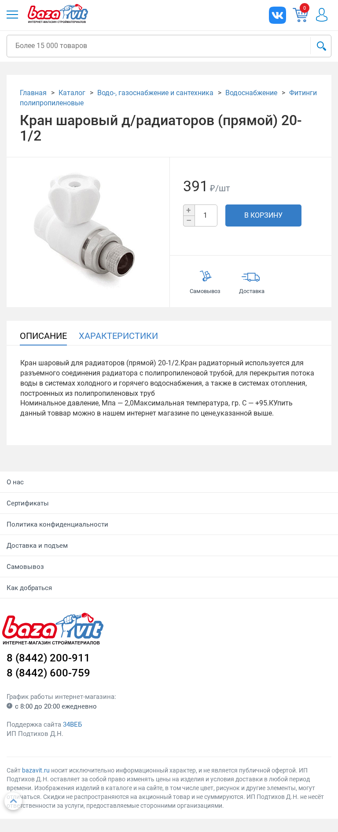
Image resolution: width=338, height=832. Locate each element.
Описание (43, 336)
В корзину (263, 215)
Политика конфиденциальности (57, 524)
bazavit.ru (36, 770)
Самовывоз (25, 567)
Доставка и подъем (37, 546)
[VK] (277, 15)
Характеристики (118, 336)
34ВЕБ (72, 724)
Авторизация (321, 15)
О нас (15, 482)
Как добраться (29, 588)
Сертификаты (28, 503)
